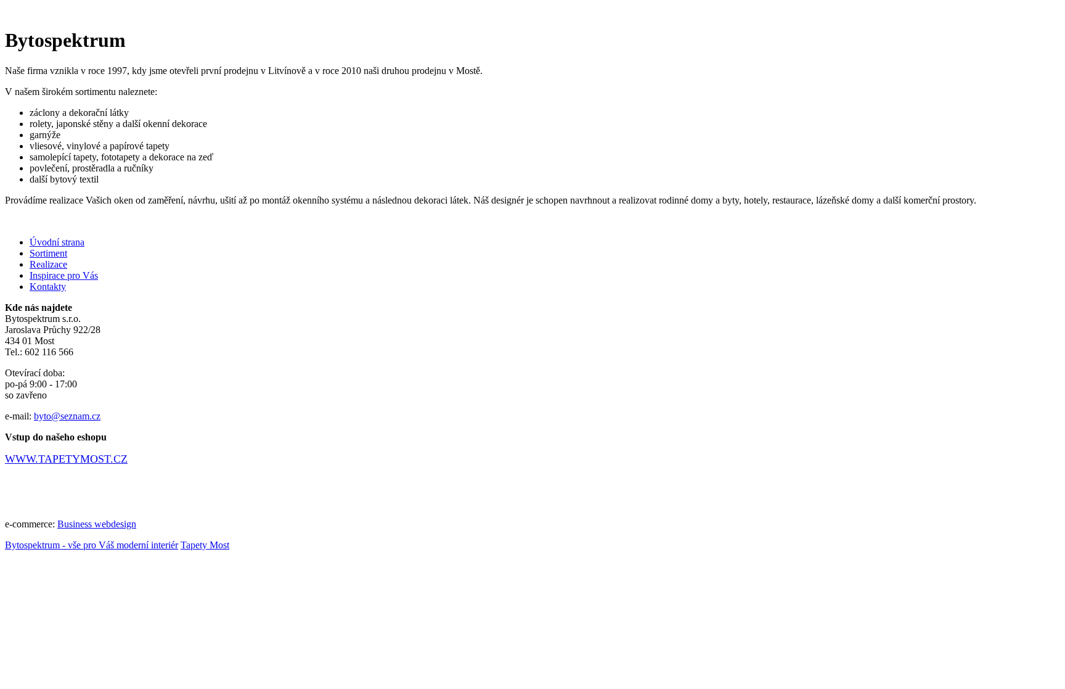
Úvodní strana (57, 242)
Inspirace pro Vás (64, 275)
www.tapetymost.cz (66, 459)
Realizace (48, 264)
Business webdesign (96, 524)
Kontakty (48, 286)
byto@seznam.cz (67, 416)
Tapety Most (205, 545)
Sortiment (48, 253)
